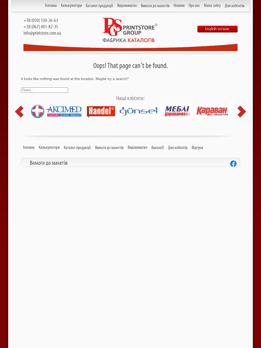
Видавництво (127, 5)
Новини (179, 5)
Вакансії (157, 147)
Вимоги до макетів (155, 5)
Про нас (194, 5)
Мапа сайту (212, 5)
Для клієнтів (234, 5)
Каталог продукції (99, 5)
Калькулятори (71, 5)
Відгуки (197, 147)
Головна (51, 5)
